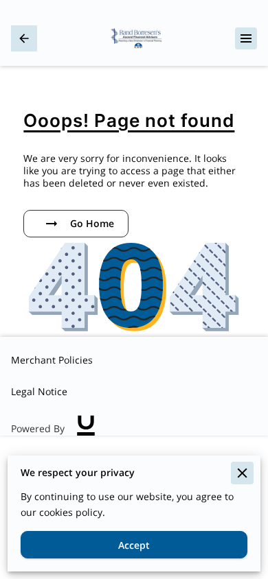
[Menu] (246, 38)
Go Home (92, 223)
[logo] (86, 428)
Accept (134, 545)
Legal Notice (39, 391)
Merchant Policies (52, 359)
